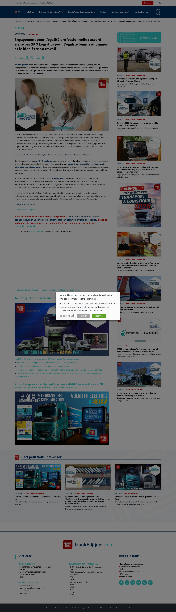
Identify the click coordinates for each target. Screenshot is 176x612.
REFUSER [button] (84, 316)
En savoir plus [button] (66, 315)
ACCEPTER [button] (99, 316)
